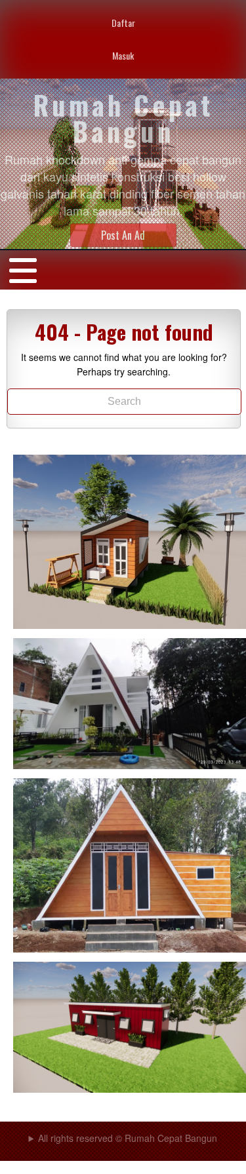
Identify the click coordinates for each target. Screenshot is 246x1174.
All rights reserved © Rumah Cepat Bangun (127, 1138)
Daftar (123, 22)
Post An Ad (123, 235)
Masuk (123, 55)
